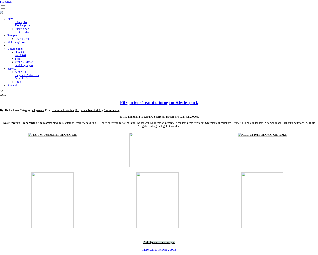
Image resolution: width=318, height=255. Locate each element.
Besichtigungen (24, 65)
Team (18, 58)
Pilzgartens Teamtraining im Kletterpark (159, 102)
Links (18, 81)
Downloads (21, 78)
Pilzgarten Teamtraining (89, 110)
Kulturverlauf (22, 32)
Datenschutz (162, 249)
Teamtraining (112, 110)
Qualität (19, 52)
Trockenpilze (22, 25)
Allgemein (38, 110)
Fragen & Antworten (27, 75)
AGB (173, 249)
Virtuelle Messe (24, 61)
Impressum (148, 249)
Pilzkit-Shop (22, 28)
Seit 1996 (20, 55)
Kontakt (12, 85)
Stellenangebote (16, 42)
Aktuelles (20, 71)
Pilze (10, 18)
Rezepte (12, 35)
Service (11, 68)
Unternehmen (15, 48)
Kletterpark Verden (63, 110)
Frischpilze (21, 22)
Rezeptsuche (22, 38)
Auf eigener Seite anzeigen (159, 242)
